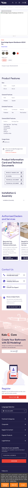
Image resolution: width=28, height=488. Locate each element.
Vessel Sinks (4, 46)
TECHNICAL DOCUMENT (12, 179)
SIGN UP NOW (13, 397)
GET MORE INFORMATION (9, 258)
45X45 (4, 60)
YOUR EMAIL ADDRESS (9, 455)
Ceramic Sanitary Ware (20, 7)
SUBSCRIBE (14, 461)
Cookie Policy (13, 481)
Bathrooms (10, 7)
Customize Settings (5, 484)
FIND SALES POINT (13, 307)
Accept (23, 485)
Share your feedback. (11, 152)
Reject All (14, 485)
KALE (2, 40)
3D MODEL (9, 176)
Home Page (3, 7)
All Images (7, 11)
